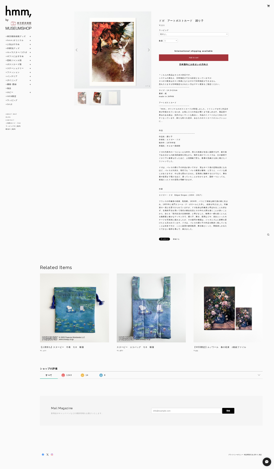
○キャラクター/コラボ (16, 52)
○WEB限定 (11, 96)
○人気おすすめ (13, 44)
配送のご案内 (11, 129)
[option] (112, 49)
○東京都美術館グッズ (16, 36)
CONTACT (10, 120)
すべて (49, 375)
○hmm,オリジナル (15, 40)
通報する (176, 239)
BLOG (8, 117)
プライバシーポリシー (235, 454)
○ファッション (13, 72)
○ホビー (9, 92)
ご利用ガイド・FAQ (13, 123)
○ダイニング (12, 80)
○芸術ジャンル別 (14, 60)
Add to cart (193, 58)
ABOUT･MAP (11, 114)
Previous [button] (77, 50)
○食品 (8, 88)
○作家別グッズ (13, 48)
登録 (228, 411)
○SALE (9, 104)
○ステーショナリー (15, 68)
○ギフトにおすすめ (15, 56)
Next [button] (148, 50)
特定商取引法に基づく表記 (253, 454)
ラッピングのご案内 (13, 126)
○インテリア (12, 76)
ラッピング (164, 30)
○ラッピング (12, 100)
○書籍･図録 (11, 84)
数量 (161, 41)
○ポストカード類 (14, 64)
